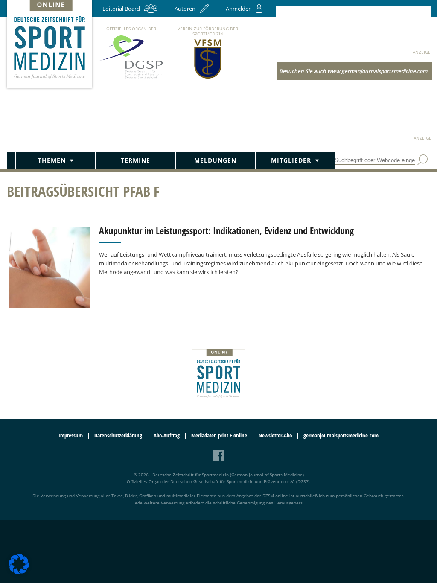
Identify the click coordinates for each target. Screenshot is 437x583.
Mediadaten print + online (219, 435)
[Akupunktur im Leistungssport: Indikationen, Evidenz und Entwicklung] (49, 267)
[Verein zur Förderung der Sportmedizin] (208, 78)
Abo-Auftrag (167, 435)
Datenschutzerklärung (118, 435)
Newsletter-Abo (275, 435)
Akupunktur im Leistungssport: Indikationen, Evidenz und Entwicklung (226, 230)
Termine (135, 160)
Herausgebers (288, 503)
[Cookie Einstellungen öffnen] (19, 573)
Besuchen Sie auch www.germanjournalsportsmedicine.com (353, 71)
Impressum (70, 435)
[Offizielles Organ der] (131, 78)
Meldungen (215, 160)
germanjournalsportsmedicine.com (341, 435)
